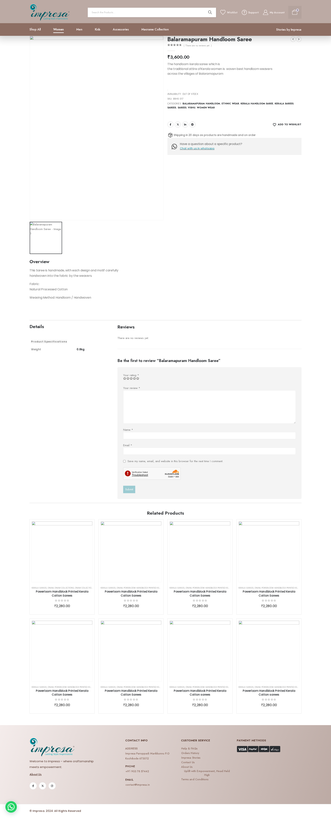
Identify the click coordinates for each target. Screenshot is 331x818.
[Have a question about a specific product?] (176, 146)
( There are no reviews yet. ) (198, 45)
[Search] (210, 12)
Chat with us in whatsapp (197, 148)
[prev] (293, 39)
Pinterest (192, 124)
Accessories (121, 29)
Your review (131, 388)
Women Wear (206, 107)
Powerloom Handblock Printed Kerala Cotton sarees (152, 587)
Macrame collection (155, 29)
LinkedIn (185, 124)
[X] (42, 785)
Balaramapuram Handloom (201, 103)
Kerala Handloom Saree (257, 103)
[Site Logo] (50, 12)
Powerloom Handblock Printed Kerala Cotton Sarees (62, 593)
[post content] (62, 552)
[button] (11, 807)
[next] (299, 39)
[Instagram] (52, 785)
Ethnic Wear (230, 103)
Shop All (35, 29)
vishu (191, 107)
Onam (51, 587)
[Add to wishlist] (86, 527)
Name (128, 430)
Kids (97, 29)
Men (79, 29)
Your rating (131, 375)
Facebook (170, 124)
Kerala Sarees (284, 103)
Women (58, 29)
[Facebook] (33, 785)
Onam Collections (64, 587)
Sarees (171, 107)
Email (127, 445)
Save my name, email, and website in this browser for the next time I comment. (175, 461)
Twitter (178, 124)
